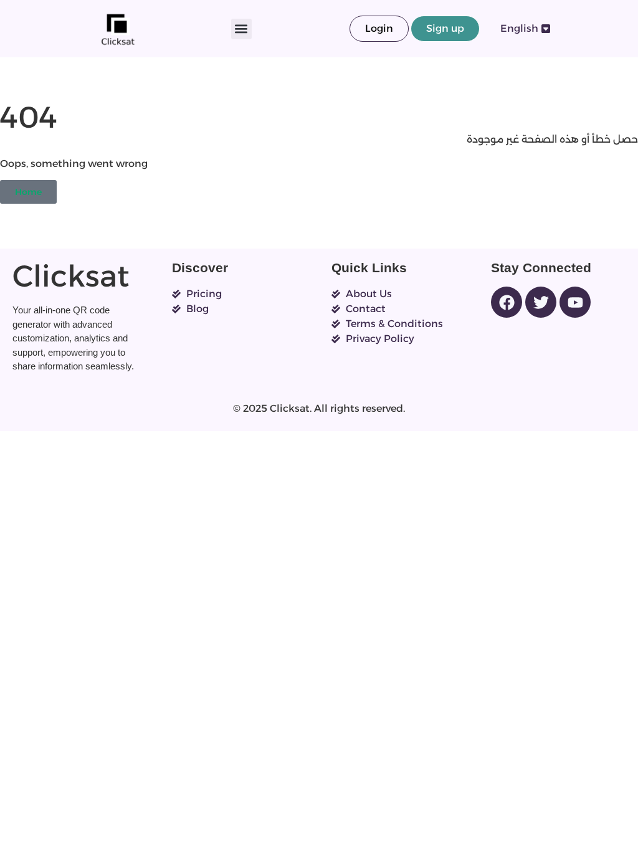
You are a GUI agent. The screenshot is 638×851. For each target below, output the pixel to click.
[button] (241, 29)
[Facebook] (506, 302)
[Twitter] (540, 302)
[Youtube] (575, 302)
